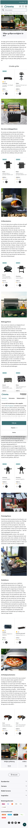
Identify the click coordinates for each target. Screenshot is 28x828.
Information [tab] (12, 398)
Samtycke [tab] (4, 398)
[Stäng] (26, 2)
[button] (3, 9)
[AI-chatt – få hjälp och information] (24, 824)
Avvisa (14, 432)
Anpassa (13, 427)
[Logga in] (20, 6)
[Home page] (9, 7)
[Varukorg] (26, 6)
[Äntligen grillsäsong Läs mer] (9, 752)
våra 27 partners (9, 405)
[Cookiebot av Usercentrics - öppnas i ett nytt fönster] (20, 394)
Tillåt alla (14, 423)
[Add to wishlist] (3, 93)
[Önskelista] (23, 6)
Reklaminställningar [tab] (22, 398)
